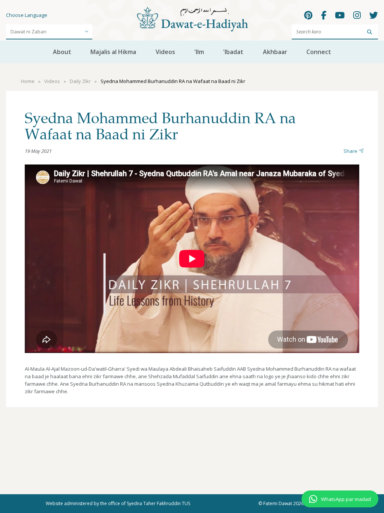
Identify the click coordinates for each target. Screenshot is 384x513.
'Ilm (199, 52)
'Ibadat (233, 52)
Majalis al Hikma (113, 52)
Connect (318, 52)
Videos (165, 52)
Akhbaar (275, 52)
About (62, 52)
